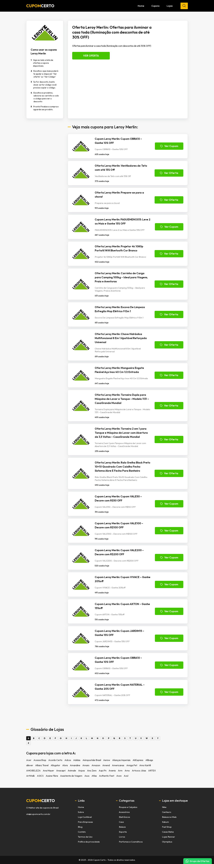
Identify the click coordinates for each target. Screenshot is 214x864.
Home (141, 5)
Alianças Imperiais (121, 760)
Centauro (166, 812)
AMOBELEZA (33, 770)
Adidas (76, 760)
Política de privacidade (89, 841)
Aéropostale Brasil (92, 760)
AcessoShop (39, 760)
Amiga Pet (131, 765)
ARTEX (152, 770)
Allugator (55, 765)
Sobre (81, 812)
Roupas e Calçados (128, 807)
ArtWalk (30, 776)
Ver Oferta (91, 55)
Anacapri (61, 770)
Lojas (170, 5)
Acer (28, 760)
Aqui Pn (102, 770)
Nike (164, 807)
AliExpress (138, 760)
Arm (120, 770)
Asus (86, 776)
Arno (127, 770)
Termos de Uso (85, 836)
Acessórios (124, 812)
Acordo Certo (55, 760)
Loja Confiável (85, 817)
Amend (106, 765)
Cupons (155, 5)
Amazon (96, 765)
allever (29, 765)
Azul (126, 776)
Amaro (85, 765)
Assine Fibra (52, 776)
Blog (80, 826)
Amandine (75, 765)
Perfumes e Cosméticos (131, 841)
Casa (121, 822)
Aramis (112, 770)
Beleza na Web (169, 817)
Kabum (165, 822)
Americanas (118, 765)
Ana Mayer (48, 770)
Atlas (94, 776)
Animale (72, 770)
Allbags (149, 760)
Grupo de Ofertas (199, 861)
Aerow (106, 760)
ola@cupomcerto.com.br (38, 814)
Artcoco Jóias (139, 770)
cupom (40, 800)
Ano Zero (92, 770)
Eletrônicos (124, 817)
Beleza (122, 826)
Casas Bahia (168, 831)
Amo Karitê (145, 765)
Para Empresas (85, 822)
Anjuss (81, 770)
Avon (119, 776)
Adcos (67, 760)
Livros (122, 836)
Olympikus (167, 841)
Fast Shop (167, 826)
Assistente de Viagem (71, 776)
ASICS (40, 776)
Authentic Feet (106, 776)
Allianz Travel (41, 765)
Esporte (123, 831)
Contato (82, 831)
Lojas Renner (168, 836)
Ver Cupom (171, 146)
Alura (65, 765)
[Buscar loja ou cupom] (184, 6)
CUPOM (40, 6)
